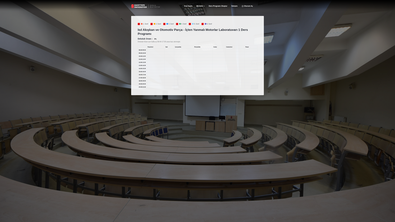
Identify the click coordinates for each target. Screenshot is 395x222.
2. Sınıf (158, 24)
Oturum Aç (248, 6)
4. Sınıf (183, 24)
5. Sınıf (196, 24)
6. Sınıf (209, 24)
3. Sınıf (171, 24)
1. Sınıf (145, 24)
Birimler (199, 6)
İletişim (234, 6)
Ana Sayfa (188, 6)
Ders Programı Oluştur (218, 6)
